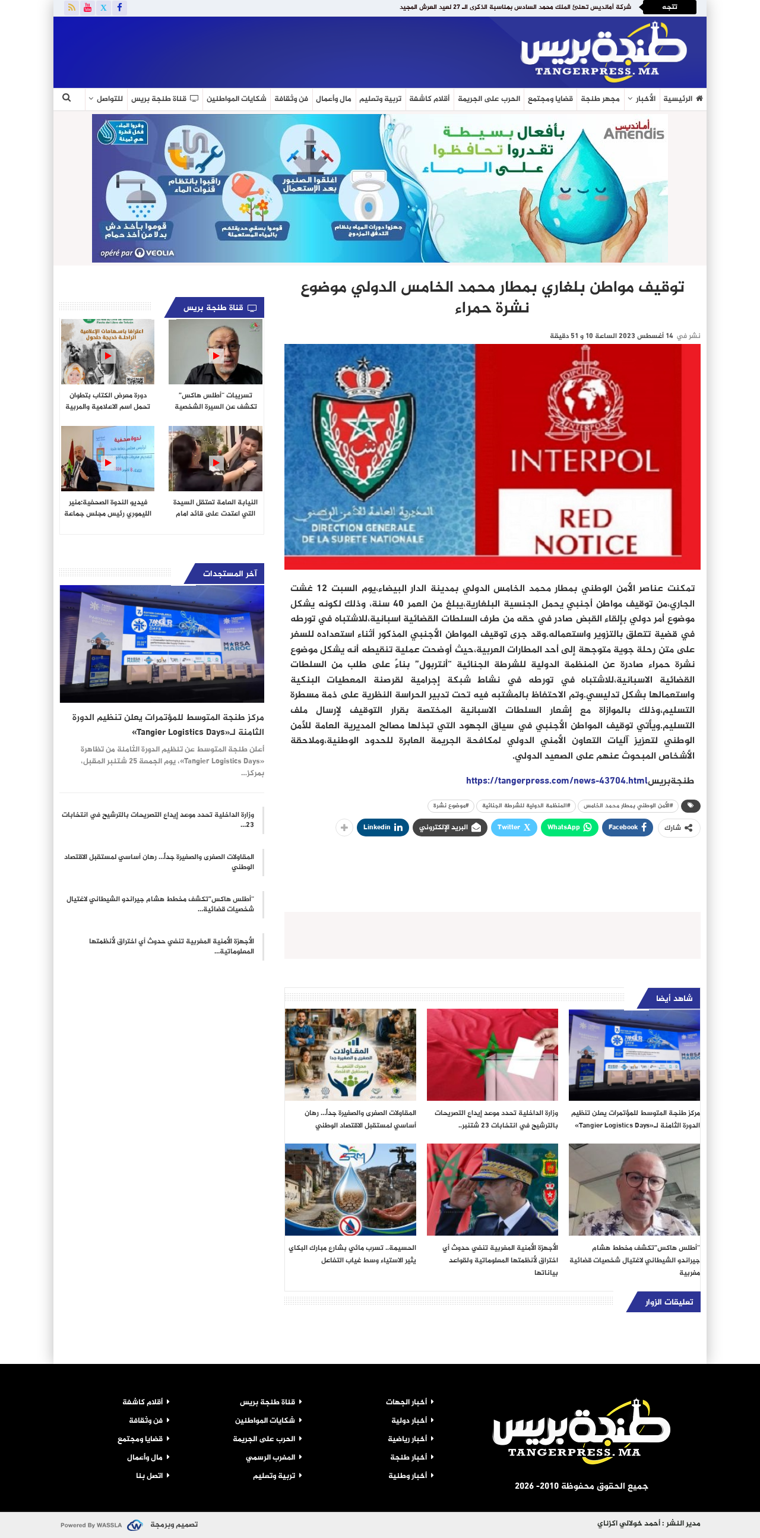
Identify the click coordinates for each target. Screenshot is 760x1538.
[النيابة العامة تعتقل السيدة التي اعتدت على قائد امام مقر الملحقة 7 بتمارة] (215, 458)
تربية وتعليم (380, 99)
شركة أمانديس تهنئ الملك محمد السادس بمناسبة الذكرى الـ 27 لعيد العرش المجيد (515, 7)
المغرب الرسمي (270, 1457)
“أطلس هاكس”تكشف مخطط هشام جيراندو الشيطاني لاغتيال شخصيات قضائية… (160, 904)
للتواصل (110, 99)
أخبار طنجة (408, 1457)
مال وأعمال (334, 99)
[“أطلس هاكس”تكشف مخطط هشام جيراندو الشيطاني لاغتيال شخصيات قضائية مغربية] (634, 1190)
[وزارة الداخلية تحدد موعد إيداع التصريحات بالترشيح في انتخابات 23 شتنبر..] (492, 1055)
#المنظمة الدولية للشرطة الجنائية (526, 806)
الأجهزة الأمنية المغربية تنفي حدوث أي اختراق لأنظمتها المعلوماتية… (171, 947)
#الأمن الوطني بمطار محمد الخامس (628, 806)
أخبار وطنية (407, 1476)
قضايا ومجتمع (550, 99)
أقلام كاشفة (429, 99)
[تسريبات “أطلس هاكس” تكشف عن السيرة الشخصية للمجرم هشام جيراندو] (215, 351)
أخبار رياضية (407, 1439)
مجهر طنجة (600, 99)
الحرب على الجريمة (489, 99)
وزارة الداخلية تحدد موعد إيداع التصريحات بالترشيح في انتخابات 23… (158, 820)
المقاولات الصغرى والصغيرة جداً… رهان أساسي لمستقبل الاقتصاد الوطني (159, 862)
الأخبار (646, 99)
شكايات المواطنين (237, 99)
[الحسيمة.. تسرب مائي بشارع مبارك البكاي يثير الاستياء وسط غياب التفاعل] (350, 1190)
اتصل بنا (149, 1476)
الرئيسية (677, 99)
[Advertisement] (198, 50)
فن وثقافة (291, 99)
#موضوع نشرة (450, 806)
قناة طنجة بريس (158, 99)
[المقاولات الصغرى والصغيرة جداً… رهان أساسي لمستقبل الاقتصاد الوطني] (350, 1055)
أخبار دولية (409, 1421)
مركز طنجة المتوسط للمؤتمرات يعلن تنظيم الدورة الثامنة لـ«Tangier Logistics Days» (168, 725)
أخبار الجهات (406, 1402)
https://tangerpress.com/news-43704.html (557, 781)
